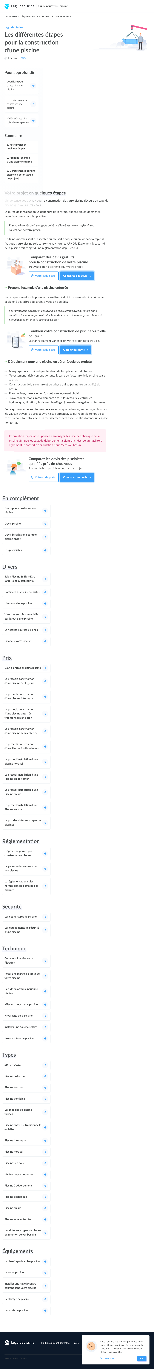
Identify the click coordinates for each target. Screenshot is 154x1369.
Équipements (30, 16)
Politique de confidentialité (55, 1343)
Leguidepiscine (14, 27)
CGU (76, 1343)
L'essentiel (11, 16)
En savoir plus (107, 1358)
